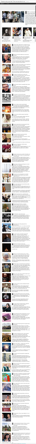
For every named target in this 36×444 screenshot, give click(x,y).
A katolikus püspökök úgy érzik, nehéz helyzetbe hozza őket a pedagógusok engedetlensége (21, 334)
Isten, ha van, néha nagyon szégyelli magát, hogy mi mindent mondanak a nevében (22, 274)
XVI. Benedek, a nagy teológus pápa (19, 213)
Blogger (20, 443)
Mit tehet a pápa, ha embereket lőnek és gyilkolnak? (22, 263)
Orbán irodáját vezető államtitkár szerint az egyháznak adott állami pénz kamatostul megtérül (22, 65)
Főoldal (8, 3)
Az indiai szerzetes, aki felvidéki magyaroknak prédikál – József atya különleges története (21, 234)
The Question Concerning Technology (19, 94)
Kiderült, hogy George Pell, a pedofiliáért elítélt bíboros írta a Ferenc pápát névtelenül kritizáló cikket (22, 195)
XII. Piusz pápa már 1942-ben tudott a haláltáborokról (7, 38)
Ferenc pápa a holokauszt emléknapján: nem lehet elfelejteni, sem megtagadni (21, 165)
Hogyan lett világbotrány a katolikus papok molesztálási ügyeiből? (20, 145)
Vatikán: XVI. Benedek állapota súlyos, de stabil (21, 253)
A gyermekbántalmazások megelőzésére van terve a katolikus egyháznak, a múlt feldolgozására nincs (22, 314)
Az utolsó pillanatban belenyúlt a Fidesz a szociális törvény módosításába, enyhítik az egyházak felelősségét (21, 424)
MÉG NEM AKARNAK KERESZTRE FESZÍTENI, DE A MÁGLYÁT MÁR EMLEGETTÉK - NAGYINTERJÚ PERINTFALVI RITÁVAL (22, 434)
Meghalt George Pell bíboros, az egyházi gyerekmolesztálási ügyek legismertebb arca (20, 204)
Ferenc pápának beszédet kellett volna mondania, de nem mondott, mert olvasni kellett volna (17, 39)
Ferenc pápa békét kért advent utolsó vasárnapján (21, 293)
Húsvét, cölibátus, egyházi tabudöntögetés (20, 104)
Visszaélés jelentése (23, 443)
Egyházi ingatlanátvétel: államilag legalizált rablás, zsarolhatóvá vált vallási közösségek (21, 125)
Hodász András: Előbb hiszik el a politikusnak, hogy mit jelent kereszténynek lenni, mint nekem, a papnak (22, 45)
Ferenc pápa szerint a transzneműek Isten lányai (27, 38)
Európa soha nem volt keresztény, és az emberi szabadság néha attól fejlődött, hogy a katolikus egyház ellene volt (21, 175)
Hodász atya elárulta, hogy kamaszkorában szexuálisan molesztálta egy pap (20, 135)
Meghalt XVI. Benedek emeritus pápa (19, 243)
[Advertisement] (18, 7)
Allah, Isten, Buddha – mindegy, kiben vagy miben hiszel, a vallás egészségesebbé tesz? (21, 344)
